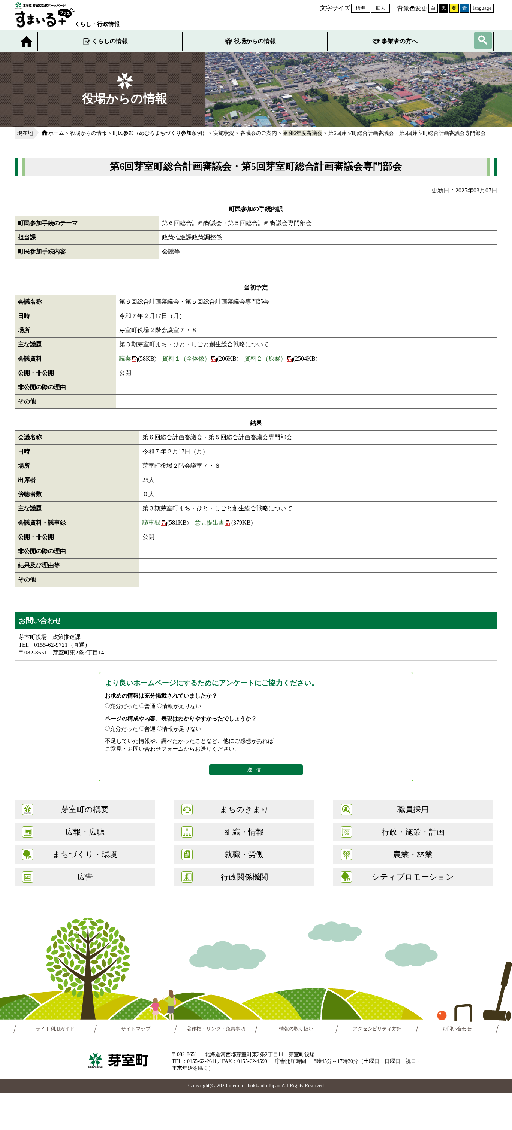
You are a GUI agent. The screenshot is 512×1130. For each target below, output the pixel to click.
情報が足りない (181, 706)
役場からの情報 (255, 41)
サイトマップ (135, 1029)
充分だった (124, 706)
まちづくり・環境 (84, 854)
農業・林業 (413, 854)
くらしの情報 (110, 41)
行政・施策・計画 (413, 831)
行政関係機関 (244, 876)
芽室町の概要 (85, 809)
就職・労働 (244, 854)
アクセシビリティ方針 (377, 1029)
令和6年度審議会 (302, 133)
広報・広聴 (85, 831)
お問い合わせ (457, 1029)
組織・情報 (244, 831)
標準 (360, 8)
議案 (137, 358)
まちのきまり (244, 809)
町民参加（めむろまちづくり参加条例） (160, 133)
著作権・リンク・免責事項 (216, 1029)
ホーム (56, 133)
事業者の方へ (400, 41)
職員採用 (413, 809)
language (482, 8)
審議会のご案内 (258, 133)
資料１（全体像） (200, 358)
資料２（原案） (280, 358)
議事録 (165, 522)
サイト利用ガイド (55, 1029)
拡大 (380, 8)
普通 (150, 706)
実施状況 (223, 133)
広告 (85, 876)
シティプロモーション (413, 876)
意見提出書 (224, 522)
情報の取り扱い (296, 1029)
